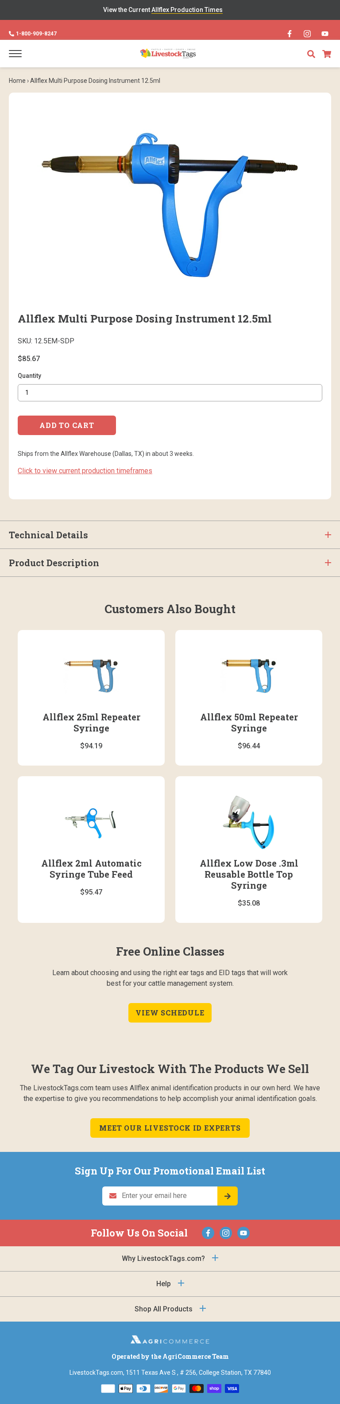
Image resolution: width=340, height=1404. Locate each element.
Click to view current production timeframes (85, 471)
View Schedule (169, 1012)
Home (17, 80)
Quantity (29, 375)
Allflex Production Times (187, 9)
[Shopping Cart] (326, 53)
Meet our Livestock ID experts (169, 1127)
